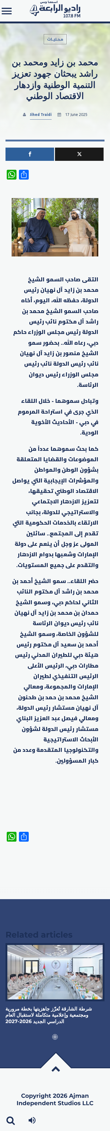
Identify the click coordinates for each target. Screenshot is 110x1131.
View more (55, 972)
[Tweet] (79, 154)
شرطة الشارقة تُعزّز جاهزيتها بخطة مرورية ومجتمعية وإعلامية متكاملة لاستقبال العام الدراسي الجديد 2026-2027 (49, 1015)
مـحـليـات (55, 39)
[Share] (30, 154)
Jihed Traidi (41, 114)
